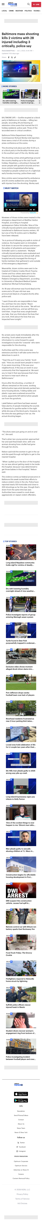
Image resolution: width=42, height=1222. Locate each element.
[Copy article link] (15, 57)
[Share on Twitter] (12, 57)
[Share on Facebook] (9, 57)
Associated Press (8, 51)
